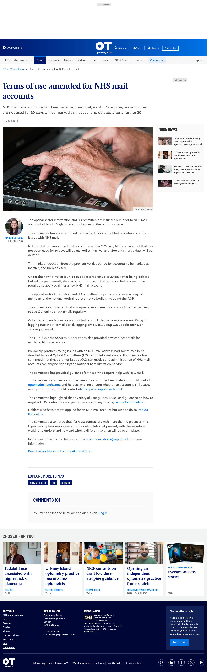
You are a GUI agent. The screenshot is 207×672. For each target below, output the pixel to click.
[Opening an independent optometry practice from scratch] (144, 553)
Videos (82, 60)
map (56, 625)
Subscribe (170, 48)
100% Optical (123, 60)
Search (122, 48)
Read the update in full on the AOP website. (59, 451)
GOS (53, 483)
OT (4, 69)
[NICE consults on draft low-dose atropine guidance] (103, 553)
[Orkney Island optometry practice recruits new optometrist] (63, 553)
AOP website (14, 47)
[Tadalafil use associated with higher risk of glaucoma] (22, 553)
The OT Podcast (100, 60)
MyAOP (137, 48)
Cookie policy (115, 663)
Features (53, 60)
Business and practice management (142, 590)
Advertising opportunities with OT (50, 663)
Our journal (157, 60)
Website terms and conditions (88, 663)
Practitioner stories (54, 590)
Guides (68, 60)
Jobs (5, 643)
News (40, 60)
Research (9, 590)
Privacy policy (133, 663)
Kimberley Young (14, 237)
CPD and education (13, 615)
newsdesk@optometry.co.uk (60, 634)
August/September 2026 (180, 567)
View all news (17, 69)
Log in (155, 48)
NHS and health (38, 483)
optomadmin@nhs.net (44, 384)
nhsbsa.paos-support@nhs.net (100, 389)
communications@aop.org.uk (108, 439)
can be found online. (129, 402)
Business (65, 483)
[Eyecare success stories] (185, 553)
